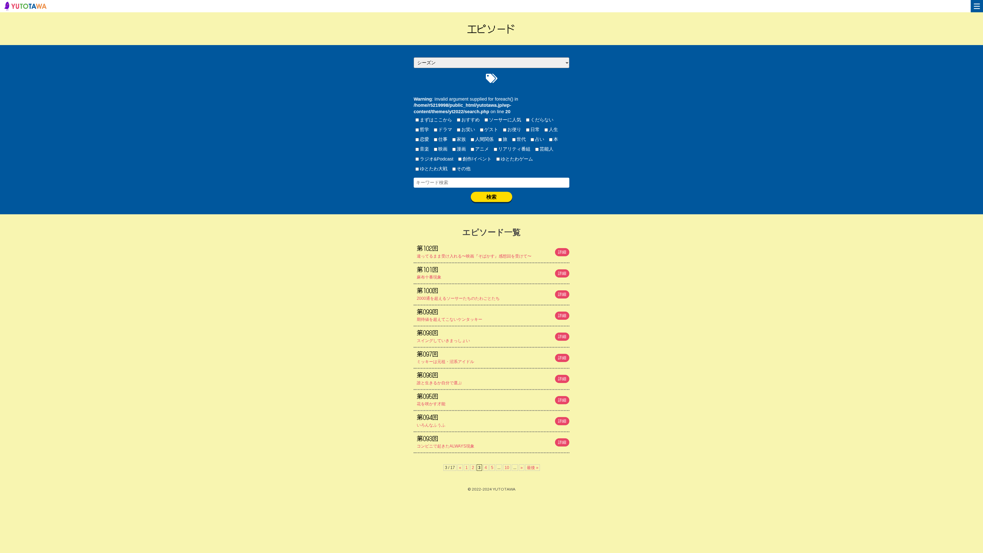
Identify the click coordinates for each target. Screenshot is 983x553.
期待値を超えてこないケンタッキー (491, 314)
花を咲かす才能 (491, 398)
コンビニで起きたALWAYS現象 (491, 441)
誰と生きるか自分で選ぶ (491, 377)
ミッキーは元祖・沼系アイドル (491, 356)
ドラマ (445, 129)
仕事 (442, 139)
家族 (461, 139)
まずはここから (436, 119)
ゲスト (491, 129)
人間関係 (484, 139)
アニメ (482, 149)
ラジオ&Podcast (436, 159)
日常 (535, 129)
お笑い (468, 129)
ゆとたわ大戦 (433, 168)
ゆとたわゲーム (517, 159)
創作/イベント (477, 159)
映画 (442, 149)
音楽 (424, 149)
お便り (514, 129)
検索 (491, 197)
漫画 (461, 149)
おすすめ (470, 119)
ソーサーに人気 (505, 119)
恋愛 (424, 139)
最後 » (532, 467)
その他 (464, 168)
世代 (521, 139)
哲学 (424, 129)
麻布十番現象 (491, 272)
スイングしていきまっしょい (491, 335)
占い (539, 139)
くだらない (541, 119)
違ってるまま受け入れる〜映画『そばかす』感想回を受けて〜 (491, 250)
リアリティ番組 (514, 149)
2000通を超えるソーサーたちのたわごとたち (491, 293)
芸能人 (546, 149)
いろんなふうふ (491, 419)
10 (507, 467)
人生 (553, 129)
